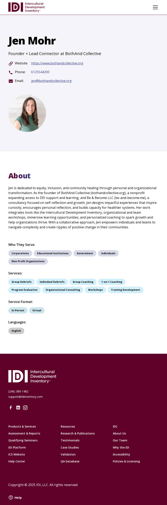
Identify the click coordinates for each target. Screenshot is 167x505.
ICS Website (16, 454)
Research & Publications (78, 433)
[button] (155, 7)
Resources (68, 426)
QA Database (70, 461)
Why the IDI (121, 447)
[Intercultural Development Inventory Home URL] (83, 376)
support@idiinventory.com (25, 397)
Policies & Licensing (126, 461)
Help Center (16, 461)
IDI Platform (17, 447)
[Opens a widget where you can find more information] (15, 498)
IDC (115, 426)
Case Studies (70, 447)
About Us (119, 433)
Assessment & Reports (24, 433)
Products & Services (22, 426)
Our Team (120, 440)
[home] (26, 7)
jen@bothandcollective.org (51, 81)
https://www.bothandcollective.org (57, 63)
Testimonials (70, 440)
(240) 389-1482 (18, 391)
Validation (68, 454)
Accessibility (121, 454)
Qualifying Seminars (22, 440)
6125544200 (40, 72)
